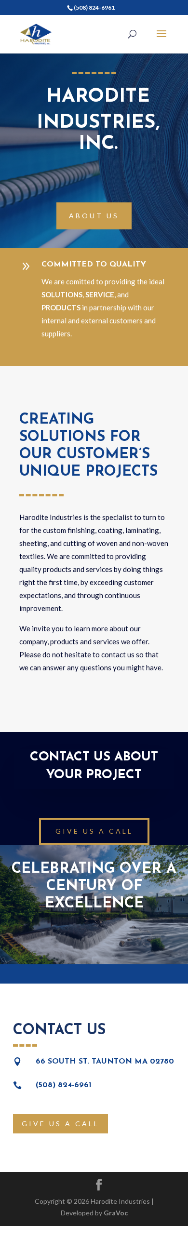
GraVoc (116, 1213)
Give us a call (94, 831)
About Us (94, 216)
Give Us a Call (60, 1123)
